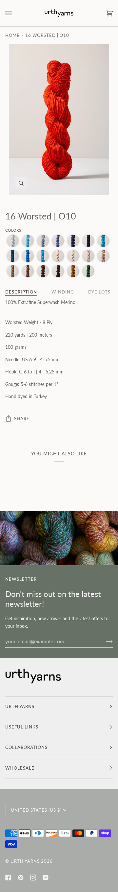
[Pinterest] (21, 877)
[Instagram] (33, 877)
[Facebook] (8, 877)
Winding (62, 291)
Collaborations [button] (26, 747)
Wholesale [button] (19, 768)
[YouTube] (46, 877)
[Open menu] (15, 13)
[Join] (104, 641)
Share (22, 418)
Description (21, 291)
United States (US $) (36, 810)
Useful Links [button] (21, 726)
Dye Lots (99, 291)
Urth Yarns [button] (19, 706)
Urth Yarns (25, 861)
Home (12, 35)
